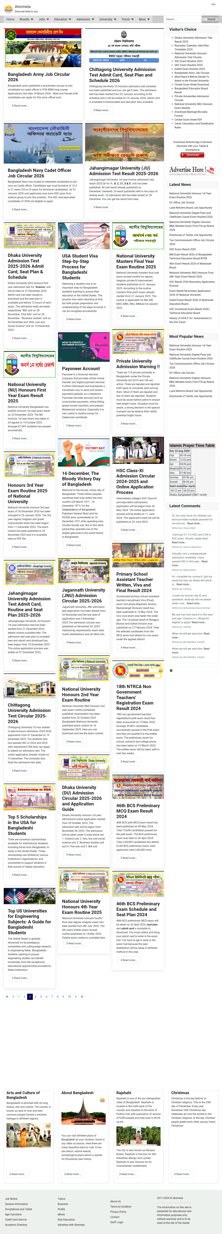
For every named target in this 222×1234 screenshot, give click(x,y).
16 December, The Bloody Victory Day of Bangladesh (81, 479)
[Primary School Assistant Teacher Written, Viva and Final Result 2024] (138, 555)
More (142, 19)
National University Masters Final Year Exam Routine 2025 (136, 261)
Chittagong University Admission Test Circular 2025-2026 (29, 713)
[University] (114, 19)
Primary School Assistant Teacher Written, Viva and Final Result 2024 (134, 582)
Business (63, 1204)
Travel (126, 19)
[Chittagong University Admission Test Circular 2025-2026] (29, 685)
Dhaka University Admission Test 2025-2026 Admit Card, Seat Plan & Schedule (26, 266)
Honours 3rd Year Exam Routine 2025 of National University (27, 493)
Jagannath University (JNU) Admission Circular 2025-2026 (83, 595)
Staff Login (116, 1222)
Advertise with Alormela (71, 1224)
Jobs (42, 19)
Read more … (21, 105)
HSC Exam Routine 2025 (189, 65)
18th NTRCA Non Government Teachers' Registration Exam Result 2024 (134, 697)
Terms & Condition (120, 1206)
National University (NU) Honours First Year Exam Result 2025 (27, 393)
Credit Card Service (16, 1219)
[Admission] (92, 19)
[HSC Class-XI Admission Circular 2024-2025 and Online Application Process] (138, 450)
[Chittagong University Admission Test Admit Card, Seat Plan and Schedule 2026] (124, 45)
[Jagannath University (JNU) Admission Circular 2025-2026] (84, 570)
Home (10, 19)
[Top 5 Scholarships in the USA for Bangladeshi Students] (29, 797)
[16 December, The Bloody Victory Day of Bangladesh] (84, 452)
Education (60, 19)
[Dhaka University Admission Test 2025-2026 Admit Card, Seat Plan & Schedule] (29, 235)
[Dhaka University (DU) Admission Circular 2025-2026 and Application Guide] (84, 767)
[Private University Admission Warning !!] (138, 341)
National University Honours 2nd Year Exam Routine (81, 694)
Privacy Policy (118, 1211)
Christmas (180, 1093)
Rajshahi (123, 1093)
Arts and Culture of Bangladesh (23, 1095)
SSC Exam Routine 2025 (188, 61)
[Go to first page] (7, 997)
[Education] (69, 19)
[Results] (31, 19)
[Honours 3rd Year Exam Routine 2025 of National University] (29, 465)
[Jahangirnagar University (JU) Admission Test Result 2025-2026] (124, 142)
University (105, 19)
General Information (16, 1204)
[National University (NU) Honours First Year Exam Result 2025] (29, 364)
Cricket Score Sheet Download (192, 84)
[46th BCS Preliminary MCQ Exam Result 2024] (138, 786)
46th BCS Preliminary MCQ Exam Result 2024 (138, 811)
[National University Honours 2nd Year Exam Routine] (84, 669)
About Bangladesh (77, 1093)
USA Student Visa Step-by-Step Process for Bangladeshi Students (80, 266)
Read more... (194, 523)
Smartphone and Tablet (18, 1209)
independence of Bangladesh (78, 509)
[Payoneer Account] (84, 347)
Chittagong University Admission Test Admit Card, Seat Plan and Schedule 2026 (122, 75)
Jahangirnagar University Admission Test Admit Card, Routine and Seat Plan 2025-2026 (29, 604)
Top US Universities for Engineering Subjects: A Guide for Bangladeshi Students (29, 921)
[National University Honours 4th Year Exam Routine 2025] (84, 881)
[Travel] (132, 19)
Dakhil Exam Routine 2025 (190, 69)
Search (211, 19)
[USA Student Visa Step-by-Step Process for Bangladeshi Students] (84, 235)
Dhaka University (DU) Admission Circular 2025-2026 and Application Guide (82, 798)
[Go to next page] (76, 997)
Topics (61, 1198)
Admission (83, 19)
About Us (115, 1201)
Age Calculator (13, 1214)
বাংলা (213, 4)
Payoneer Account (81, 368)
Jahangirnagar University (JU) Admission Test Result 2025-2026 (123, 170)
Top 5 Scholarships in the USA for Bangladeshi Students (27, 825)
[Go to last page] (81, 997)
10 (69, 996)
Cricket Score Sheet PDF (188, 119)
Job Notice (11, 1198)
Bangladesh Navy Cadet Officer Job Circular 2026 (39, 173)
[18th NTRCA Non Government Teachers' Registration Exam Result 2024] (138, 670)
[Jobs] (47, 19)
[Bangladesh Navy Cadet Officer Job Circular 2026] (43, 143)
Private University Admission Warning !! (138, 363)
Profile (61, 1209)
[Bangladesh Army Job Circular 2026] (43, 48)
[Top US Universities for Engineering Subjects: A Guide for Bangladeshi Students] (29, 896)
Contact (114, 1217)
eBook (61, 1214)
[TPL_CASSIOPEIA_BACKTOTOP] (216, 1228)
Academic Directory (16, 1224)
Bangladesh (68, 1139)
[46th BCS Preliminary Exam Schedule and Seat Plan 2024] (138, 884)
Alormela (23, 6)
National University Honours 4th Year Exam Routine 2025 (82, 907)
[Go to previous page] (13, 997)
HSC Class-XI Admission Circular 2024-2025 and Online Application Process (135, 481)
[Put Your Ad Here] (192, 170)
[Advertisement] (84, 1049)
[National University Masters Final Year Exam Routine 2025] (138, 235)
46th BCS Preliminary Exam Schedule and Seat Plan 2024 (138, 909)
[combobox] (182, 19)
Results (24, 19)
